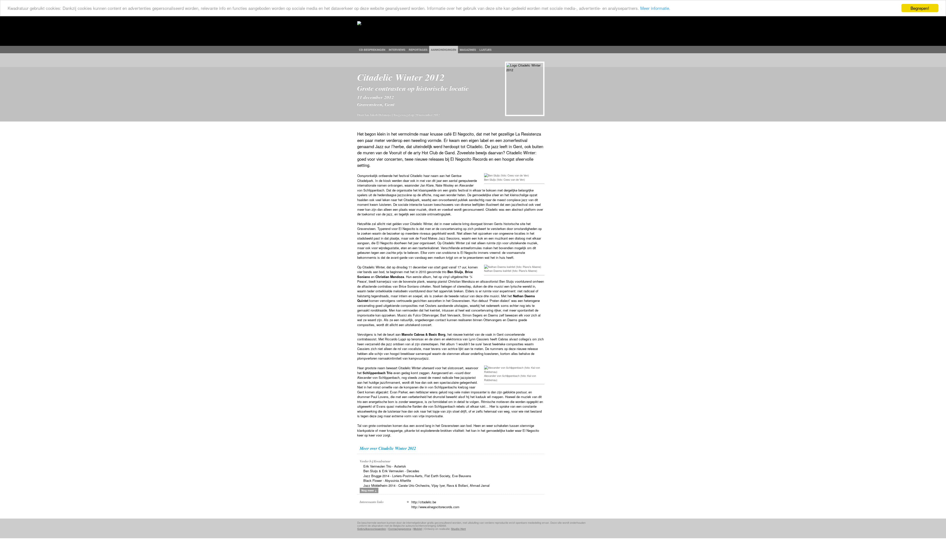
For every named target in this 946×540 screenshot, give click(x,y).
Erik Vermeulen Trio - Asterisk (384, 466)
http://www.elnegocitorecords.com (435, 507)
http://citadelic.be (423, 502)
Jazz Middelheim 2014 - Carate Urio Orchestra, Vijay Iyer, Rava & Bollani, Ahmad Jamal (426, 485)
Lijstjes (485, 49)
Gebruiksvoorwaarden (371, 529)
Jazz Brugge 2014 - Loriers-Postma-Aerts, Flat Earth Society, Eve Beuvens (417, 475)
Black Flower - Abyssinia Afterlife (387, 480)
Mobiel (417, 529)
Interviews (397, 49)
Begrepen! (920, 8)
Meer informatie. (655, 8)
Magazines (468, 49)
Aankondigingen (443, 49)
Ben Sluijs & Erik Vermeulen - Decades (391, 471)
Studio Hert (458, 529)
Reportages (418, 49)
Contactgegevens (399, 529)
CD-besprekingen (372, 49)
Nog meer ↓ (369, 490)
